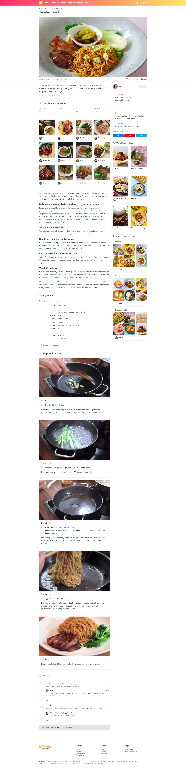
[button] (48, 301)
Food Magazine (80, 753)
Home (47, 2)
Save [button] (136, 79)
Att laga (117, 276)
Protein (97, 108)
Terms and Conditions (131, 751)
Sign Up (144, 3)
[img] (85, 312)
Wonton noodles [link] (57, 8)
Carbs (60, 108)
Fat (77, 108)
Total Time (120, 94)
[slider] (74, 96)
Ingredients (62, 2)
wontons (47, 199)
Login (137, 3)
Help (86, 2)
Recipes (54, 2)
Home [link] (41, 9)
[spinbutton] (53, 301)
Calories (42, 108)
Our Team (103, 751)
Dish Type (119, 105)
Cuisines (119, 123)
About (102, 749)
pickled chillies (54, 196)
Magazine (71, 2)
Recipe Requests (81, 755)
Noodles (118, 242)
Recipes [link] (47, 9)
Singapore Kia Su (121, 310)
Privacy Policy (129, 749)
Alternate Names (122, 113)
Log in (58, 727)
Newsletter (104, 753)
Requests (79, 2)
